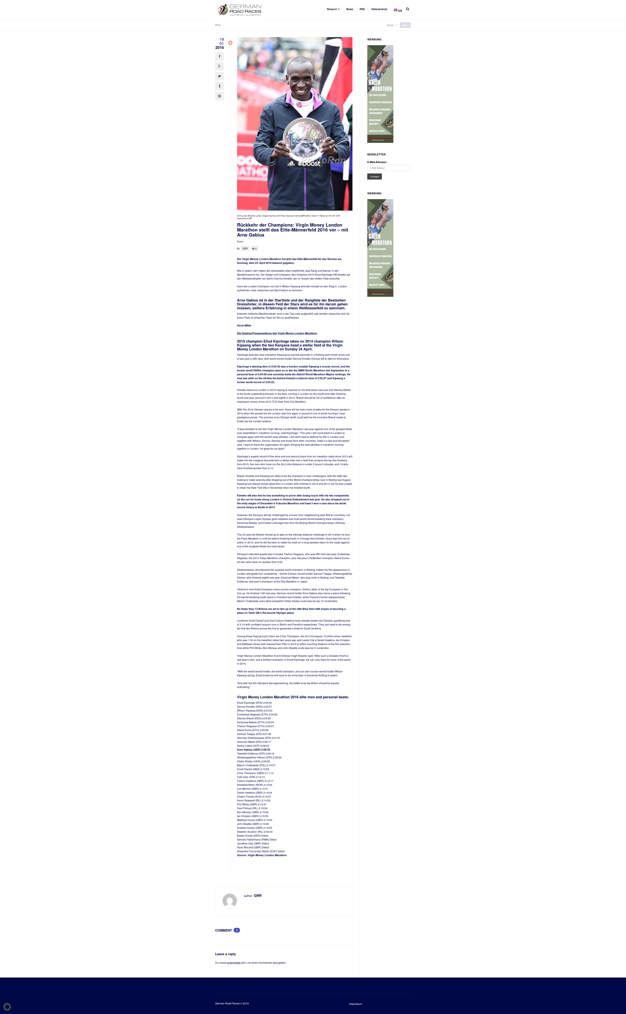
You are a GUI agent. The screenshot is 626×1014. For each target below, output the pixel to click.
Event (240, 241)
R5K (362, 9)
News (349, 9)
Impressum (355, 1004)
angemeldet (233, 962)
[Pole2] (380, 142)
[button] (7, 1007)
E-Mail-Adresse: (377, 162)
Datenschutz (379, 9)
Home (390, 24)
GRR (245, 248)
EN (400, 11)
